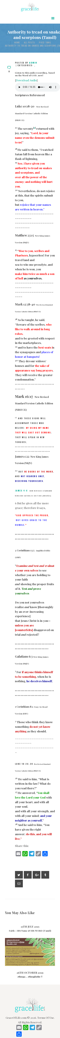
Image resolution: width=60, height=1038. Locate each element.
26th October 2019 (30, 959)
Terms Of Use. (45, 1017)
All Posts (29, 42)
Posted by (26, 62)
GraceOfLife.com (16, 1017)
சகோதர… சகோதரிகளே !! (30, 944)
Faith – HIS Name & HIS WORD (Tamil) (30, 930)
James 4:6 (21, 490)
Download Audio (26, 80)
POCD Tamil (45, 42)
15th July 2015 (30, 926)
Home (17, 42)
